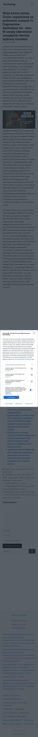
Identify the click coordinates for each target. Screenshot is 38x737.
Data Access (19, 403)
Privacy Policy (29, 403)
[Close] (34, 333)
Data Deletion (9, 403)
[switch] (31, 369)
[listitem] (19, 365)
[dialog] (19, 368)
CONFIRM (11, 397)
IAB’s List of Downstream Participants (21, 359)
